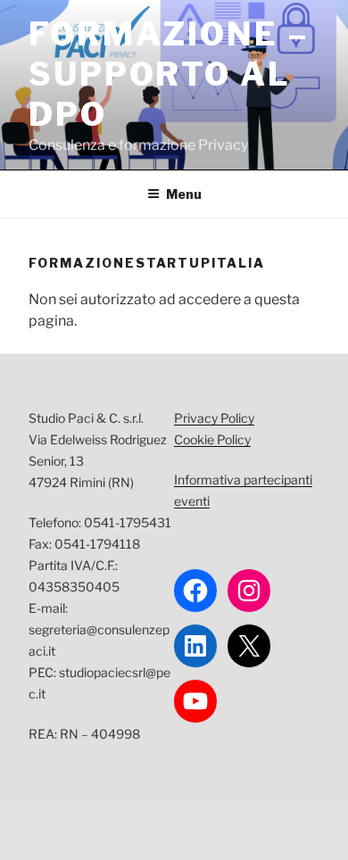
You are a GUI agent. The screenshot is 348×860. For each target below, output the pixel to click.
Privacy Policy (214, 418)
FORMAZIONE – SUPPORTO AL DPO (169, 74)
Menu (184, 194)
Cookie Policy (212, 439)
